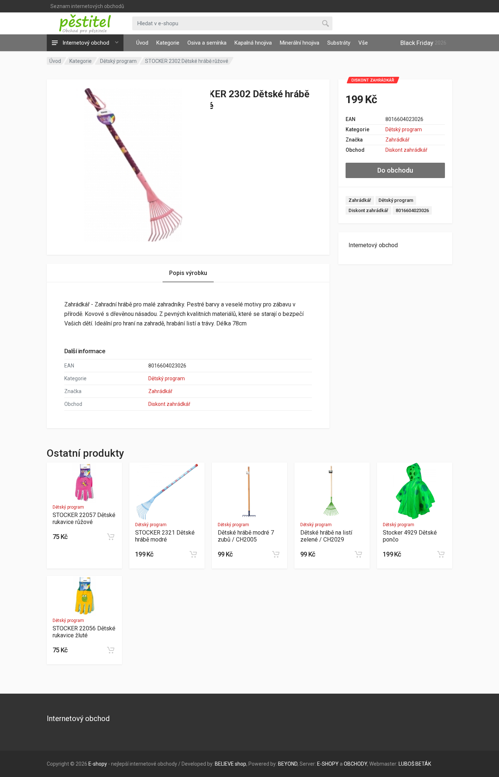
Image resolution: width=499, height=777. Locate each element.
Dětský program (118, 61)
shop (240, 764)
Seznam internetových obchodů (87, 6)
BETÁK (423, 764)
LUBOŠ (406, 764)
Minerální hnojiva (299, 42)
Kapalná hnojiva (253, 42)
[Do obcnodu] (110, 536)
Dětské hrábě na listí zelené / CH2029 (326, 536)
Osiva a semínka (206, 42)
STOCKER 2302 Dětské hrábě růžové (186, 61)
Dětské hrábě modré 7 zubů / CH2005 (246, 536)
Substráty (338, 42)
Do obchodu (395, 170)
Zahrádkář (397, 140)
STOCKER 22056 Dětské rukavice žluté (84, 632)
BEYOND (287, 764)
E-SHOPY (328, 764)
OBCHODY (355, 764)
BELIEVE (224, 764)
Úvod (142, 42)
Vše (363, 42)
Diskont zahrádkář (406, 150)
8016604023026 (412, 210)
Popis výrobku (188, 272)
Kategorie (167, 42)
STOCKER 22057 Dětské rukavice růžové (84, 518)
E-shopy (97, 764)
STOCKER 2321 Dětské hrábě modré (165, 536)
